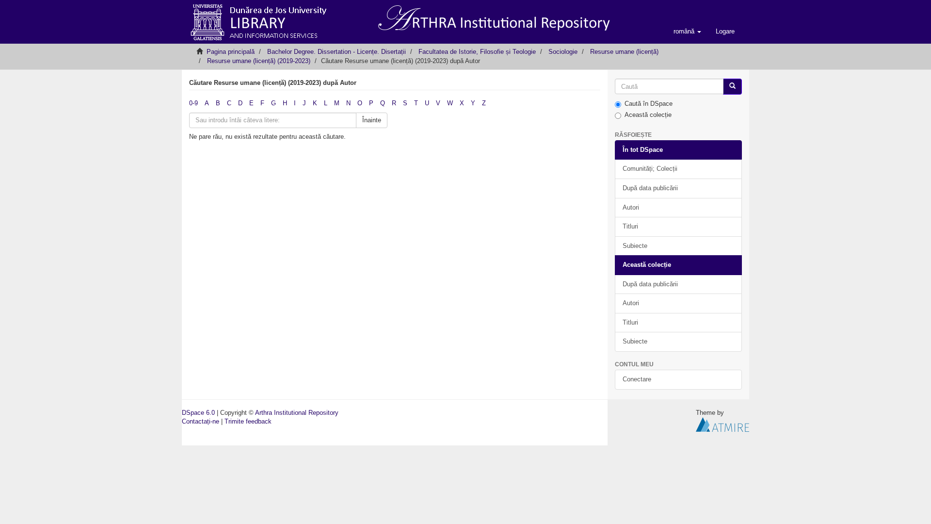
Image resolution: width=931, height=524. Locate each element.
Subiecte (635, 245)
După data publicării (650, 188)
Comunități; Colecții (650, 168)
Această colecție (648, 114)
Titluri (630, 226)
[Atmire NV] (722, 424)
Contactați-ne (200, 421)
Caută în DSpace (649, 103)
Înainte (371, 120)
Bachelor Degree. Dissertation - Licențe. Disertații (336, 51)
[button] (687, 31)
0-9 (193, 103)
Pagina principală (231, 51)
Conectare (637, 379)
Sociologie (563, 51)
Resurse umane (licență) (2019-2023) (258, 61)
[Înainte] (732, 87)
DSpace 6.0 (198, 412)
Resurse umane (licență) (624, 51)
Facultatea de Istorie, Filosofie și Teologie (477, 51)
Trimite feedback (248, 421)
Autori (631, 207)
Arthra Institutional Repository (296, 412)
